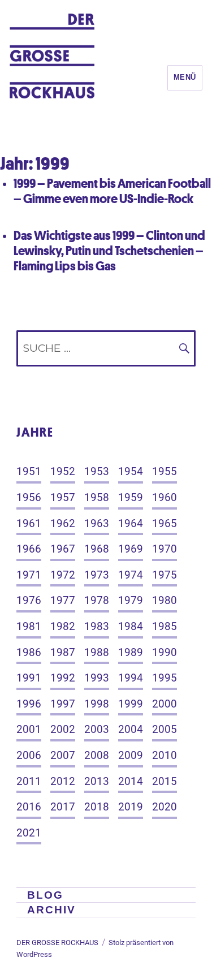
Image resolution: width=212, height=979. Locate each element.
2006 (28, 755)
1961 (28, 523)
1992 (62, 677)
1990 (164, 652)
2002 (62, 729)
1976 (28, 600)
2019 (130, 806)
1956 (28, 497)
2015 (164, 781)
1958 (96, 497)
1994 (130, 677)
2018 (96, 806)
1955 (164, 471)
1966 (28, 548)
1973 (96, 574)
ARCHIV (51, 910)
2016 (28, 806)
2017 (62, 806)
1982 (62, 626)
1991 (28, 677)
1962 (62, 523)
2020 (164, 806)
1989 (130, 652)
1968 (96, 548)
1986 (28, 652)
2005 (164, 729)
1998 (96, 703)
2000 (164, 703)
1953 (96, 471)
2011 (28, 781)
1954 (130, 471)
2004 (130, 729)
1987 (62, 652)
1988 (96, 652)
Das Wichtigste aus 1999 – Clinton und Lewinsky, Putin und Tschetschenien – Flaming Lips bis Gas (109, 250)
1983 (96, 626)
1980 (164, 600)
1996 (28, 703)
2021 (28, 832)
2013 (96, 781)
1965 (164, 523)
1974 (130, 574)
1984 (130, 626)
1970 (164, 548)
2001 (28, 729)
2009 (130, 755)
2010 (164, 755)
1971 (28, 574)
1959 (130, 497)
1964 (130, 523)
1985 (164, 626)
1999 (130, 703)
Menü (185, 77)
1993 (96, 677)
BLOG (45, 895)
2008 (96, 755)
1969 (130, 548)
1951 (28, 471)
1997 (62, 703)
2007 (62, 755)
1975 (164, 574)
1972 (62, 574)
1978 (96, 600)
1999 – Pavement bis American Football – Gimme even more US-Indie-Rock (112, 190)
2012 (62, 781)
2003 (96, 729)
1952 (62, 471)
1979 (130, 600)
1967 (62, 548)
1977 (62, 600)
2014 (130, 781)
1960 (164, 497)
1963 (96, 523)
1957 (62, 497)
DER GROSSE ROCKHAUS (57, 942)
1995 (164, 677)
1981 (28, 626)
